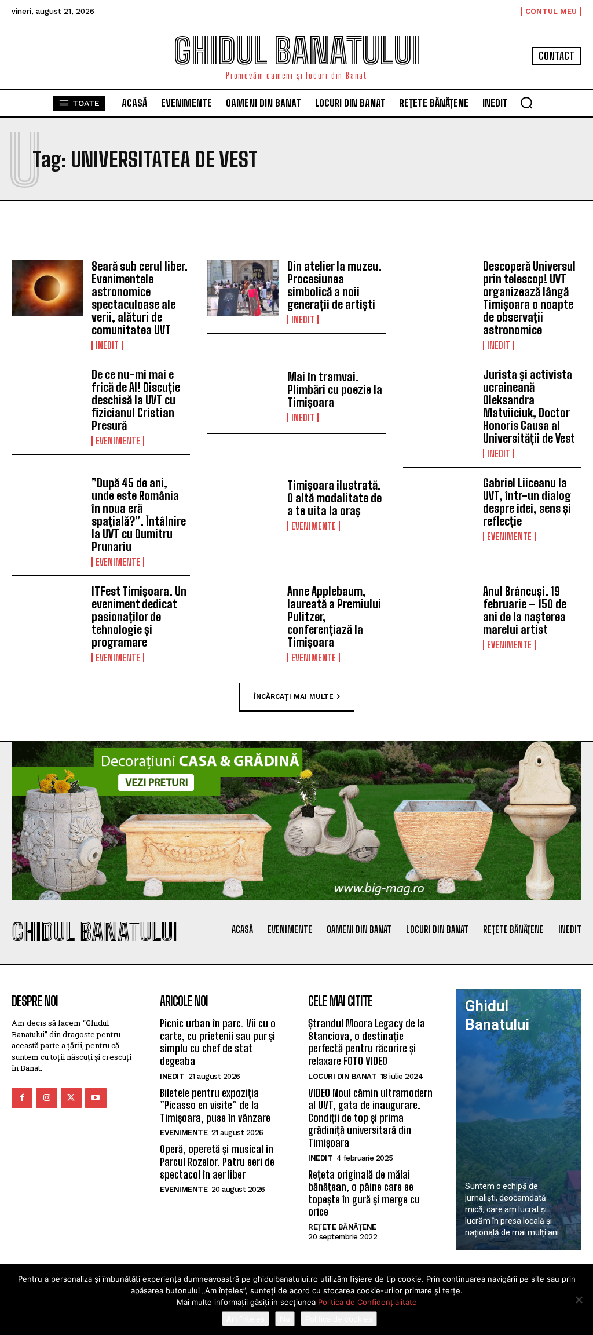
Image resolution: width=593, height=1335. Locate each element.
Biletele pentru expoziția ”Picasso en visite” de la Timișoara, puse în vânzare (215, 1105)
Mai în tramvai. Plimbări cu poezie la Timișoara (334, 389)
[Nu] (578, 1299)
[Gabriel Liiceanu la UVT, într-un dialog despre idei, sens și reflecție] (438, 505)
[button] (526, 102)
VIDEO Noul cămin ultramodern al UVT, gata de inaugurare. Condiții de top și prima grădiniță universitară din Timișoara (370, 1117)
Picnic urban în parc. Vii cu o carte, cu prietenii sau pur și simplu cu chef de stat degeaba (218, 1042)
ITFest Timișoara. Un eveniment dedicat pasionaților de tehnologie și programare (138, 616)
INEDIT (107, 345)
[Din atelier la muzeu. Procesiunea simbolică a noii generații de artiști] (243, 288)
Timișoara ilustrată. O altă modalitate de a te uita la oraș (334, 497)
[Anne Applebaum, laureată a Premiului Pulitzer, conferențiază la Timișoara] (243, 613)
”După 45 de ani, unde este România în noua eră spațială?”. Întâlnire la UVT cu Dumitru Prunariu (138, 514)
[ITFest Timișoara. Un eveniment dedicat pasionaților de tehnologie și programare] (47, 613)
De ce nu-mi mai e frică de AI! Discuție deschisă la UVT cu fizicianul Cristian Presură (135, 399)
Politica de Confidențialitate (367, 1302)
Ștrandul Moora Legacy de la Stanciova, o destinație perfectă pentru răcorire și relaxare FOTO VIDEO (366, 1042)
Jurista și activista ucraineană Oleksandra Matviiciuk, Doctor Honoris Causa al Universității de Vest (529, 406)
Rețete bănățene (342, 1227)
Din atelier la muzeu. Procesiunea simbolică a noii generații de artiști (334, 285)
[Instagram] (46, 1098)
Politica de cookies (338, 1318)
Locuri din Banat (342, 1076)
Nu (285, 1318)
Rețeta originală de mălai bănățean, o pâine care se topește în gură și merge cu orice (364, 1193)
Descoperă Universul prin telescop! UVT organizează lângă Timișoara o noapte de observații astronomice (529, 298)
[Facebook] (22, 1098)
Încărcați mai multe (294, 696)
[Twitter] (71, 1098)
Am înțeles (245, 1318)
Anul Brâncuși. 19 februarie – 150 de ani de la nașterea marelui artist (524, 610)
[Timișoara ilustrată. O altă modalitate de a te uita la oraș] (243, 505)
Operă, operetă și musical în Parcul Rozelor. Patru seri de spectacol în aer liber (217, 1161)
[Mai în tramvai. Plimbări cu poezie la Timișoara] (243, 396)
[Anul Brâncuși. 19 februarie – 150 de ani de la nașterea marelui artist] (438, 613)
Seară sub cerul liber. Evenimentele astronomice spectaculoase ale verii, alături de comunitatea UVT (139, 298)
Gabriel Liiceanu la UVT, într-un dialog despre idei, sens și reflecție (527, 502)
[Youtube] (95, 1098)
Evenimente (118, 441)
